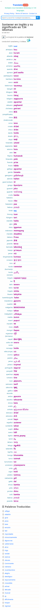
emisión (7, 527)
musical (7, 593)
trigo (6, 550)
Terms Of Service (22, 13)
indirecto (8, 567)
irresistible (8, 583)
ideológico (8, 576)
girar (6, 518)
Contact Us (33, 13)
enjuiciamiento (10, 580)
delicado (8, 589)
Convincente (9, 563)
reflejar (7, 511)
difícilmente (9, 599)
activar (7, 586)
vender (7, 554)
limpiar (7, 603)
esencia (7, 557)
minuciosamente (11, 537)
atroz (6, 547)
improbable (9, 534)
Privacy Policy (9, 13)
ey (5, 596)
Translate (20, 4)
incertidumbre (10, 570)
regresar (8, 606)
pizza (6, 521)
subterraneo (9, 544)
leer (6, 531)
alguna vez (8, 540)
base (6, 524)
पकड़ (15, 211)
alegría (7, 573)
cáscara (7, 560)
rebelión (8, 514)
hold (15, 46)
